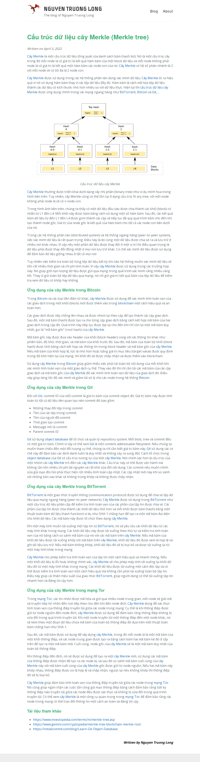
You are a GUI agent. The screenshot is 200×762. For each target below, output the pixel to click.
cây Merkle (107, 266)
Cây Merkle (35, 56)
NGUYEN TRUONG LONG (73, 9)
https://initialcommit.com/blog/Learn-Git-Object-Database (75, 729)
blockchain (126, 303)
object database (56, 439)
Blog (154, 10)
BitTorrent (128, 92)
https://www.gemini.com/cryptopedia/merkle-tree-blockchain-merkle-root (87, 724)
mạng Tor (44, 599)
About (168, 10)
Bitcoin (142, 92)
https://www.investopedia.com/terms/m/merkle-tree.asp (74, 719)
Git (154, 92)
